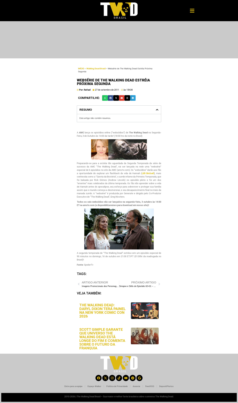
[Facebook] (98, 378)
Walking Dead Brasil (96, 68)
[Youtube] (126, 378)
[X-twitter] (105, 378)
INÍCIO (81, 68)
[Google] (139, 378)
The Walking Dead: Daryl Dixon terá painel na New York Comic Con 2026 (102, 310)
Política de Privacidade (117, 386)
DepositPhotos (166, 386)
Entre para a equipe (73, 386)
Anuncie (136, 386)
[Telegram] (133, 378)
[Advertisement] (119, 39)
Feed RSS (149, 386)
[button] (105, 98)
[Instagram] (112, 378)
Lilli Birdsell (148, 173)
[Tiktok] (119, 378)
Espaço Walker (94, 386)
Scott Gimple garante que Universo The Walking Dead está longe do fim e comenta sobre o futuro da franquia (102, 338)
